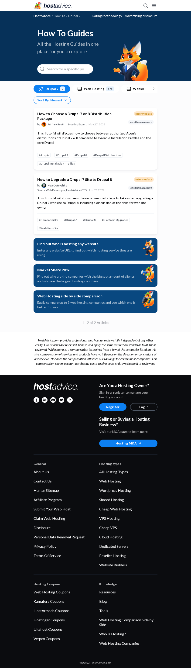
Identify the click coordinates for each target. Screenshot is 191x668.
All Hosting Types (113, 471)
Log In (143, 407)
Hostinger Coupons (49, 620)
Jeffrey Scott (56, 124)
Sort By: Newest (49, 100)
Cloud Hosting (111, 537)
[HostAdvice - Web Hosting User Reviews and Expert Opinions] (53, 5)
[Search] (145, 5)
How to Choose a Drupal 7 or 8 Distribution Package (74, 116)
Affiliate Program (48, 499)
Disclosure (42, 527)
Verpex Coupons (47, 638)
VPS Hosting (109, 518)
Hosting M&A (126, 443)
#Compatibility (48, 220)
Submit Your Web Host (52, 509)
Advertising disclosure (141, 16)
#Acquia (44, 155)
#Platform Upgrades (115, 220)
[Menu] (153, 5)
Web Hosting (110, 481)
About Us (41, 471)
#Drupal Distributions (107, 155)
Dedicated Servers (114, 546)
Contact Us (43, 481)
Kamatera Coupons (49, 601)
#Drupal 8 (81, 155)
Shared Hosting (111, 499)
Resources (107, 592)
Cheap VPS (108, 527)
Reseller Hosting (112, 555)
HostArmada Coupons (51, 610)
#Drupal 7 (62, 155)
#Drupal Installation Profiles (57, 163)
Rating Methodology (107, 16)
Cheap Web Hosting (115, 509)
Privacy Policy (45, 546)
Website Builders (113, 565)
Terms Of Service (47, 555)
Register (112, 407)
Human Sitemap (46, 490)
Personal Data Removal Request (59, 537)
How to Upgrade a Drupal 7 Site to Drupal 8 (74, 179)
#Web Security (48, 228)
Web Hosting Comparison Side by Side (126, 622)
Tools (103, 610)
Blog (103, 601)
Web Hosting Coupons (52, 592)
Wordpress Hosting (115, 490)
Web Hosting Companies (119, 643)
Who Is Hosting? (112, 634)
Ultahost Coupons (48, 629)
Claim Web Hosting (49, 518)
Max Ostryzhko (57, 185)
